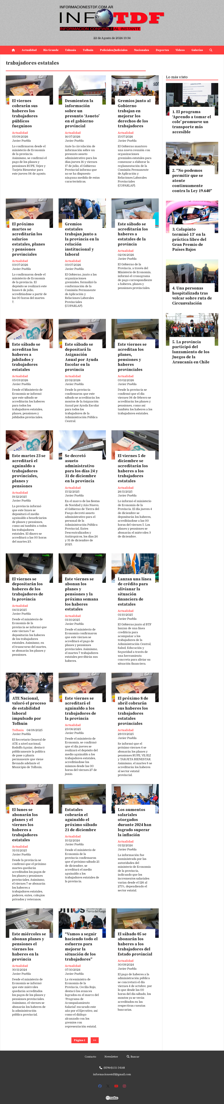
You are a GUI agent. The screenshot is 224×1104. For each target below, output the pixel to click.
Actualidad (29, 50)
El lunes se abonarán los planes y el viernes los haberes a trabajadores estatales (25, 825)
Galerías (197, 50)
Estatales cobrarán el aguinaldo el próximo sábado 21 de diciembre (81, 820)
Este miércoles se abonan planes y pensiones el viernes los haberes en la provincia (29, 947)
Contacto (90, 1056)
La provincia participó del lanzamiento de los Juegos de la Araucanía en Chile (190, 352)
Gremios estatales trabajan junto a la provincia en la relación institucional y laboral (82, 239)
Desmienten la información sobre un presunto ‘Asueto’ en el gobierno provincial (82, 113)
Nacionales (141, 50)
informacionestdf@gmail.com (112, 1074)
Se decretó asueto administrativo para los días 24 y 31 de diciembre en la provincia (81, 468)
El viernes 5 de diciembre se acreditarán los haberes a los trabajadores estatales (133, 468)
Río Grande (50, 50)
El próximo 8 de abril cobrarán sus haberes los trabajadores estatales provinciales (133, 711)
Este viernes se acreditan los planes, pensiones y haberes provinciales (132, 357)
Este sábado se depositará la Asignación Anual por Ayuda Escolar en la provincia (81, 357)
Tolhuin (88, 50)
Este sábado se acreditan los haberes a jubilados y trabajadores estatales (26, 357)
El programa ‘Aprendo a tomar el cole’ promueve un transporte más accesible (191, 122)
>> (94, 1040)
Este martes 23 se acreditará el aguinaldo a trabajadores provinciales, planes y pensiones (29, 471)
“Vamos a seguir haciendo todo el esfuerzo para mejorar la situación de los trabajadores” (81, 947)
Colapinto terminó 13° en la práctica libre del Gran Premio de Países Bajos (189, 239)
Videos (180, 50)
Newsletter (111, 1056)
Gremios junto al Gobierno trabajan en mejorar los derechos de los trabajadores (134, 113)
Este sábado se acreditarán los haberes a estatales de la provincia (133, 234)
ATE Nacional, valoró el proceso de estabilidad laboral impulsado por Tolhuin (29, 711)
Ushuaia (70, 50)
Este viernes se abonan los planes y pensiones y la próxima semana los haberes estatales (81, 594)
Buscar (134, 1056)
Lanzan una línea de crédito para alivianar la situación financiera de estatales (134, 592)
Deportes (162, 50)
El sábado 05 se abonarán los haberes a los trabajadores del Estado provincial (135, 944)
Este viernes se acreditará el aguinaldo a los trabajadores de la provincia (80, 708)
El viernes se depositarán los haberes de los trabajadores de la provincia (27, 589)
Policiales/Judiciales (113, 50)
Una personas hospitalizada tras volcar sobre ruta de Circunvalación (192, 296)
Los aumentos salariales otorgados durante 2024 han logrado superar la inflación (134, 822)
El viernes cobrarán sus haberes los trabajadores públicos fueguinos (25, 113)
